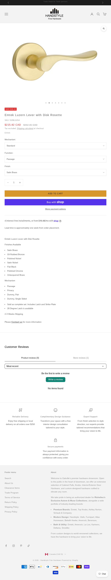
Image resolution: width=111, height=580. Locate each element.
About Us (9, 483)
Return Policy (11, 502)
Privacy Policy (11, 512)
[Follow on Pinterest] (21, 545)
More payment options (55, 209)
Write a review (55, 379)
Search (8, 478)
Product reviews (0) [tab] (30, 358)
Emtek (7, 133)
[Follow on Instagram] (13, 545)
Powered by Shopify (70, 560)
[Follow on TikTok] (28, 545)
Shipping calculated (25, 128)
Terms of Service (12, 497)
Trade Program (11, 493)
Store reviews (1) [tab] (81, 358)
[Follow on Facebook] (6, 545)
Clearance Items (12, 488)
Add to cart (55, 194)
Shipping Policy (11, 507)
